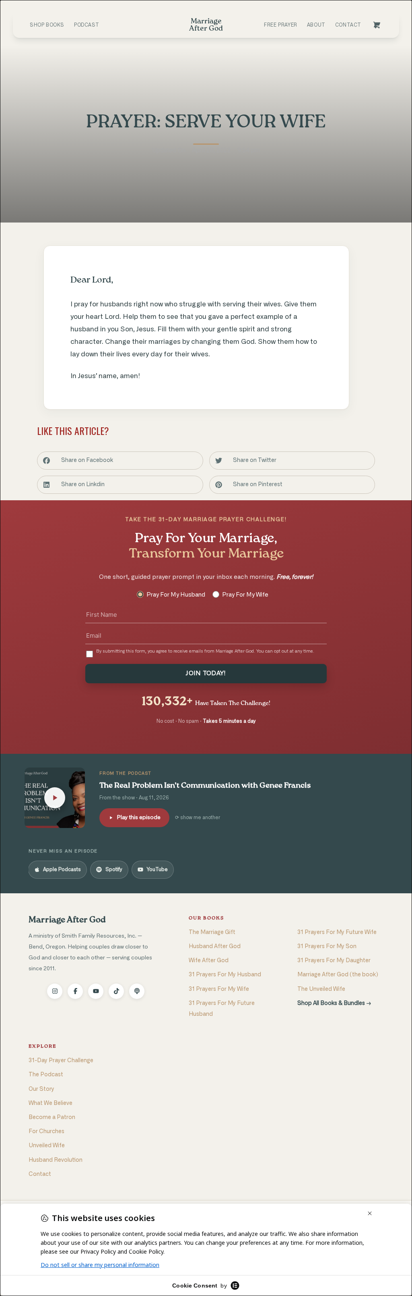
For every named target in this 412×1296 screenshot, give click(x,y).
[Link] (376, 25)
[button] (120, 460)
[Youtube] (95, 991)
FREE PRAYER (280, 25)
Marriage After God (67, 920)
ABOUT (316, 25)
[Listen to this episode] (55, 798)
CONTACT (348, 25)
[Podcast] (136, 991)
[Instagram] (54, 991)
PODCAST (86, 25)
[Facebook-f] (75, 991)
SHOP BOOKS (47, 25)
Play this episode (139, 817)
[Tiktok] (116, 991)
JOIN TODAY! (206, 673)
